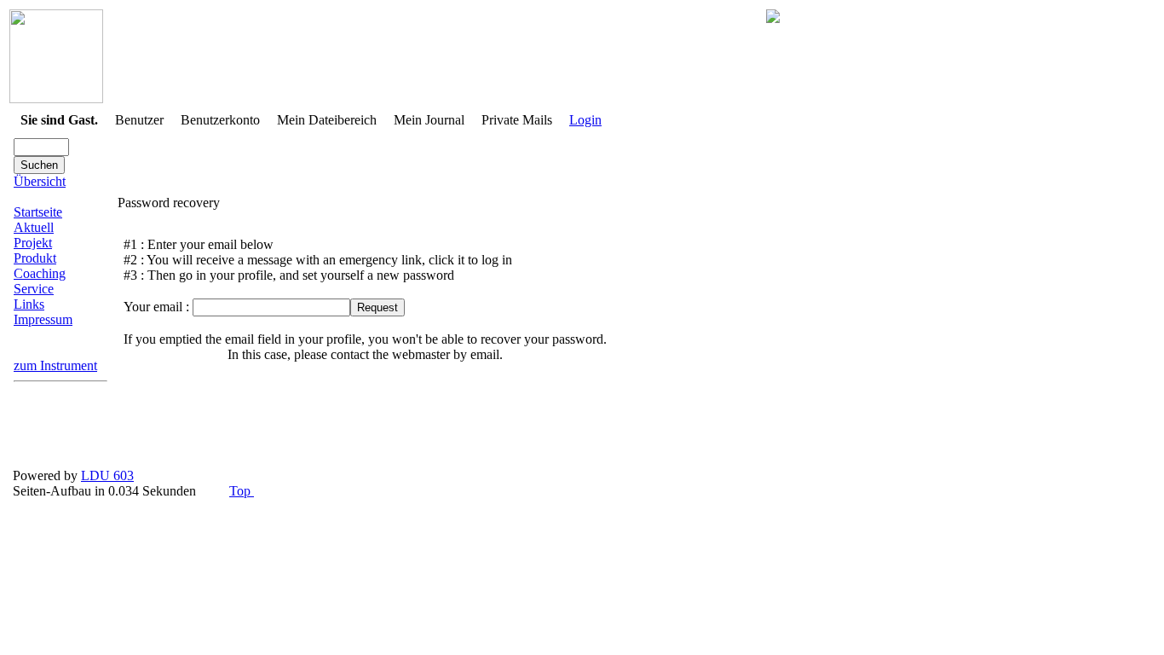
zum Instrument (55, 365)
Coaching (40, 273)
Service (34, 288)
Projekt (33, 242)
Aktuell (34, 227)
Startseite (38, 212)
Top (241, 491)
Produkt (35, 258)
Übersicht (40, 181)
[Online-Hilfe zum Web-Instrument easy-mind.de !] (56, 98)
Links (29, 304)
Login (585, 120)
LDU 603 (107, 475)
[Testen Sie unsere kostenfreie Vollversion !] (773, 18)
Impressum (43, 319)
